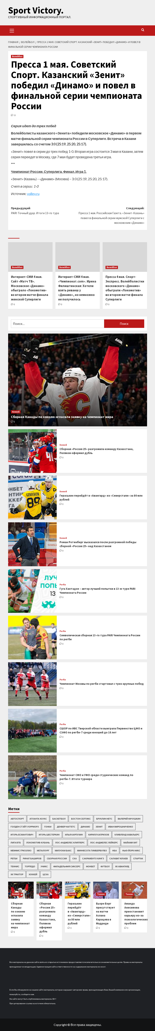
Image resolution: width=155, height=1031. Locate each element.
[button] (12, 30)
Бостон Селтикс (81, 818)
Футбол (105, 866)
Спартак (138, 858)
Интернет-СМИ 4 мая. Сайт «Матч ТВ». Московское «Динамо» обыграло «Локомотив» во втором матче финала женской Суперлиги (29, 288)
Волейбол (17, 56)
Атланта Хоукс (38, 818)
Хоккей (15, 411)
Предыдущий (35, 210)
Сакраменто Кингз (93, 858)
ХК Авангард (122, 866)
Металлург (43, 850)
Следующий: (111, 215)
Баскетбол (59, 818)
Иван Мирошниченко (120, 826)
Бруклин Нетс (104, 818)
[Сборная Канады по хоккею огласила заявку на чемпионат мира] (77, 380)
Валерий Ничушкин (129, 818)
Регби (63, 585)
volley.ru (33, 194)
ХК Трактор (17, 874)
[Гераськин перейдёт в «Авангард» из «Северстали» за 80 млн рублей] (32, 497)
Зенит (99, 826)
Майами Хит (130, 842)
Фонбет (90, 866)
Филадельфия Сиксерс (67, 866)
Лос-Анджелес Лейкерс (104, 842)
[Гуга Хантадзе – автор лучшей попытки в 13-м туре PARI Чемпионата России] (32, 591)
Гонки (47, 826)
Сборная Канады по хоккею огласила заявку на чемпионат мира (62, 417)
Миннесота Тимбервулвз (92, 850)
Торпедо (30, 866)
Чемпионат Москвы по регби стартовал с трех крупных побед (102, 684)
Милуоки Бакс (63, 850)
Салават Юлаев (118, 858)
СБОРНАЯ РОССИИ (57, 858)
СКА (74, 858)
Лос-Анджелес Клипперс (70, 842)
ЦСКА (46, 874)
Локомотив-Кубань (38, 842)
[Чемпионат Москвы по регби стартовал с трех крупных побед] (32, 684)
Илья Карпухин (74, 834)
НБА (114, 850)
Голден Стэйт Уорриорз (25, 826)
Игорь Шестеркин (49, 834)
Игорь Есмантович (22, 834)
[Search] (142, 30)
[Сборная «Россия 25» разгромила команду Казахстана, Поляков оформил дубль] (32, 451)
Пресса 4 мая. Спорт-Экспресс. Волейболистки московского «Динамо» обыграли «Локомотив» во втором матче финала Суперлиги (124, 288)
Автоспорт (17, 818)
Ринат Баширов (32, 858)
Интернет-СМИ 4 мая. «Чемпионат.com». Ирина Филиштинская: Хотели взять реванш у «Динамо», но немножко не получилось (77, 288)
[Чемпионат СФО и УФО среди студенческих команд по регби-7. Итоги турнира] (32, 777)
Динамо (85, 826)
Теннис (15, 866)
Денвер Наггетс (66, 826)
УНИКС (44, 866)
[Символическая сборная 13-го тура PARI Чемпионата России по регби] (32, 637)
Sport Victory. (36, 10)
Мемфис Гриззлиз (21, 850)
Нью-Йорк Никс (131, 850)
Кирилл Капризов (98, 834)
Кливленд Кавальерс (127, 834)
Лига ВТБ (16, 842)
